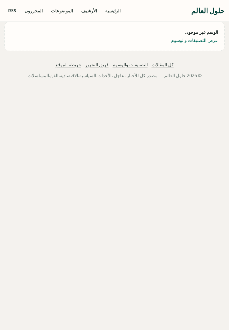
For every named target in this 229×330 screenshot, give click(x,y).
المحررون (34, 11)
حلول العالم (208, 10)
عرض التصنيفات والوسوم (194, 40)
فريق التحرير (97, 65)
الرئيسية (113, 11)
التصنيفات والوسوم (130, 65)
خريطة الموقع (68, 65)
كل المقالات (163, 65)
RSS (12, 11)
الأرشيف (89, 11)
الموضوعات (62, 11)
